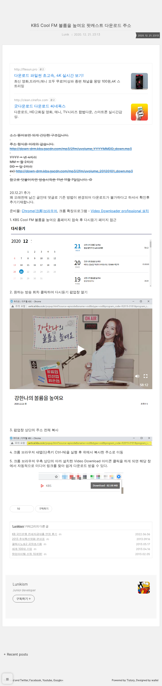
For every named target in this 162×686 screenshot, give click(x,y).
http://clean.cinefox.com (31, 100)
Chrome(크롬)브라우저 (39, 211)
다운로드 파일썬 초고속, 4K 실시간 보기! (49, 75)
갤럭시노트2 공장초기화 (27, 544)
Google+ (58, 680)
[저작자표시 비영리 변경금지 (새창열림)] (57, 508)
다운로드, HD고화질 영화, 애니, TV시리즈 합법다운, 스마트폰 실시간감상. (68, 114)
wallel (154, 680)
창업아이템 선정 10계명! (27, 554)
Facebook (35, 680)
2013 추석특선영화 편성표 (28, 539)
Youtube (47, 680)
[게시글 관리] (29, 509)
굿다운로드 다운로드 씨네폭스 (40, 106)
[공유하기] (24, 509)
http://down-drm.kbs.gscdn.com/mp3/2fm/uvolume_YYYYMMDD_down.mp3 (71, 149)
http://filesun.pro (25, 69)
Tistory (131, 680)
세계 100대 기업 (22, 548)
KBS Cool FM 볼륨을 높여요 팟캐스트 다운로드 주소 (81, 25)
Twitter (24, 680)
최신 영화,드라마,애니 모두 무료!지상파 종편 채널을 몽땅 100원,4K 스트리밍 (67, 83)
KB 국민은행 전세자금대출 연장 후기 (34, 534)
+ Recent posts (16, 654)
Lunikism (18, 526)
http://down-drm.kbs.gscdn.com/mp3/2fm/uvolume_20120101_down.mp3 (74, 171)
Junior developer (24, 590)
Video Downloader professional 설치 (120, 211)
